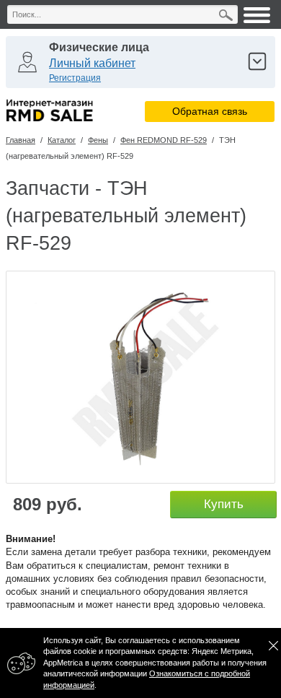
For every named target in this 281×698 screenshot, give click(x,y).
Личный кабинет (92, 63)
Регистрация (75, 78)
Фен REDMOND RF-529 (163, 140)
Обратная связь (209, 111)
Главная (20, 140)
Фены (98, 140)
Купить (224, 504)
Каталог (62, 140)
